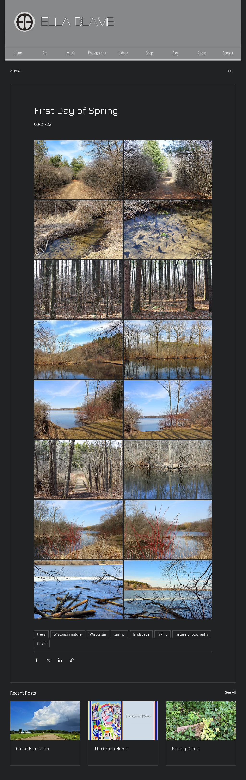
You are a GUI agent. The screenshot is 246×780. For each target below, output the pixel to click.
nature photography (192, 634)
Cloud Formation (32, 748)
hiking (162, 634)
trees (41, 634)
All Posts (15, 70)
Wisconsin (98, 634)
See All (230, 692)
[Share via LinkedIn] (60, 660)
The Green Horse (111, 748)
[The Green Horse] (123, 720)
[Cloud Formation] (45, 720)
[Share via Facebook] (36, 660)
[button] (230, 71)
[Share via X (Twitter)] (48, 660)
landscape (141, 634)
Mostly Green (185, 748)
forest (42, 643)
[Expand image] (78, 169)
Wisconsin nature (68, 634)
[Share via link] (71, 660)
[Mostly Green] (201, 720)
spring (119, 634)
